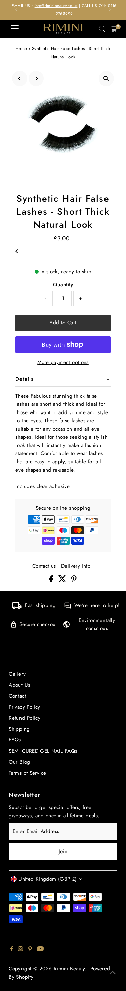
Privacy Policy (24, 707)
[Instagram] (20, 949)
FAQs (15, 740)
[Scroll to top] (112, 972)
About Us (19, 685)
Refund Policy (24, 718)
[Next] (109, 9)
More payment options (63, 362)
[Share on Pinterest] (74, 580)
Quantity (63, 284)
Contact (17, 696)
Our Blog (19, 762)
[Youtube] (40, 949)
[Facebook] (12, 949)
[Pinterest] (30, 949)
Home (21, 48)
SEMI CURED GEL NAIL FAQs (43, 751)
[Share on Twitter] (63, 580)
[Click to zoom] (106, 78)
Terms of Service (27, 773)
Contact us (44, 566)
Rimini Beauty (69, 968)
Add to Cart (62, 322)
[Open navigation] (15, 28)
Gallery (17, 674)
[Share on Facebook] (52, 580)
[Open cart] (113, 29)
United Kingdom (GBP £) (47, 879)
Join (63, 851)
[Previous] (16, 9)
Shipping (19, 729)
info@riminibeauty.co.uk (54, 5)
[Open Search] (102, 29)
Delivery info (75, 566)
